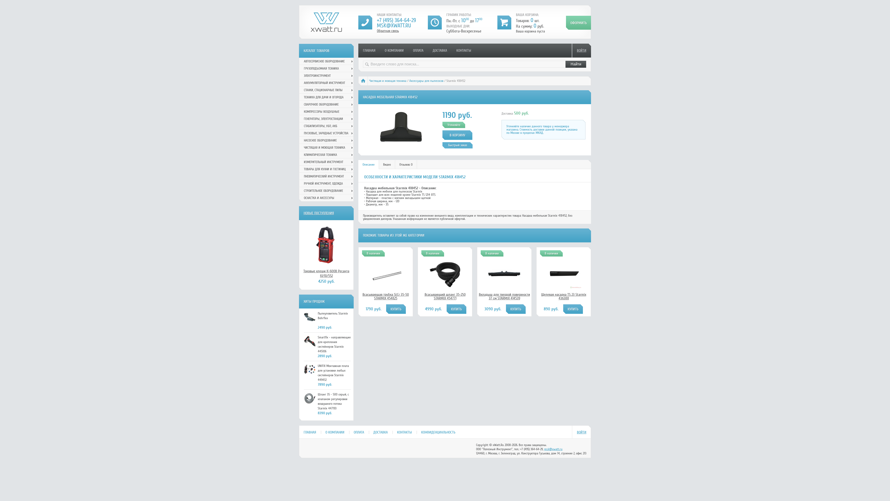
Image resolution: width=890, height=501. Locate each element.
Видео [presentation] (387, 165)
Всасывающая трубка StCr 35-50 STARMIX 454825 (385, 296)
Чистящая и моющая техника (387, 81)
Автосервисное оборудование (324, 61)
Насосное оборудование (320, 140)
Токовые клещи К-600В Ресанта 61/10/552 (326, 273)
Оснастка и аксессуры (319, 198)
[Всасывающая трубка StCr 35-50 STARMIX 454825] (385, 290)
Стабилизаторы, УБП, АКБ (320, 126)
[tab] (368, 164)
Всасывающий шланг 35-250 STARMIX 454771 (445, 296)
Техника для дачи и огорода (323, 97)
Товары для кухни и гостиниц (325, 169)
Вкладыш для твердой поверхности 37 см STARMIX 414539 (504, 296)
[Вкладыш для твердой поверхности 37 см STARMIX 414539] (504, 279)
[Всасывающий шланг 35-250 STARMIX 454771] (445, 286)
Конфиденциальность (438, 432)
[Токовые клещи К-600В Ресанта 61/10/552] (326, 244)
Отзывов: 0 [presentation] (406, 165)
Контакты (463, 50)
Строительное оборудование (323, 191)
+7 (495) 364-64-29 (396, 20)
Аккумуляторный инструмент (324, 83)
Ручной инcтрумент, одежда (323, 184)
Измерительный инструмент (323, 162)
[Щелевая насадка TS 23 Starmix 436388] (563, 287)
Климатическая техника (320, 155)
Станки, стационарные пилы (323, 90)
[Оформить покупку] (578, 23)
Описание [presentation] (368, 165)
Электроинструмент (317, 76)
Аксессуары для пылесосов (426, 81)
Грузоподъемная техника (321, 69)
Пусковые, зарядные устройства (326, 133)
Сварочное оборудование (321, 104)
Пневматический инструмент (324, 176)
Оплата (418, 50)
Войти (581, 50)
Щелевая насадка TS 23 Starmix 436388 (563, 296)
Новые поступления (319, 213)
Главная (369, 50)
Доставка (440, 50)
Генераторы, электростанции (323, 119)
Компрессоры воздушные (321, 112)
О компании (394, 50)
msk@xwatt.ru (394, 25)
